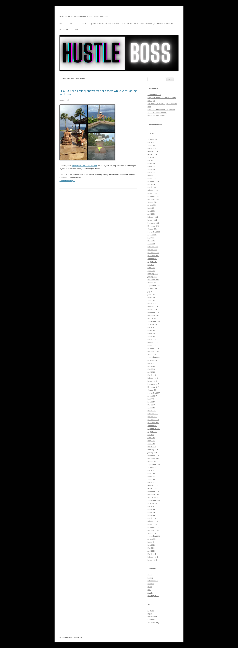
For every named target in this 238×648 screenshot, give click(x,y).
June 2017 (151, 402)
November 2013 (153, 530)
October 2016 (152, 426)
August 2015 (152, 467)
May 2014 (151, 512)
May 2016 (151, 440)
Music (150, 587)
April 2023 (151, 214)
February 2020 (153, 306)
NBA (149, 590)
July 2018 (151, 363)
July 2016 (151, 435)
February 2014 (153, 521)
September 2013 (154, 536)
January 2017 (152, 417)
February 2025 (153, 175)
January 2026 (152, 154)
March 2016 (152, 446)
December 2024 (153, 181)
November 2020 (153, 279)
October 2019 (152, 318)
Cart (71, 24)
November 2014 (153, 494)
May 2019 (151, 333)
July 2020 (151, 291)
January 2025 (152, 178)
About (150, 575)
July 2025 (151, 160)
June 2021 (151, 268)
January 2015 (152, 488)
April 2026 (151, 145)
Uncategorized (153, 596)
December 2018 (153, 348)
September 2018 (154, 357)
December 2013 (153, 527)
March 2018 (152, 375)
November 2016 (153, 423)
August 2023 (152, 205)
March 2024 (152, 187)
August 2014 (152, 503)
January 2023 (152, 220)
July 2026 (151, 142)
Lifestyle (151, 584)
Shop (77, 29)
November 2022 (153, 226)
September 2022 (154, 232)
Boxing (150, 578)
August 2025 (152, 157)
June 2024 (151, 184)
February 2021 (153, 273)
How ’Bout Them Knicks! (156, 115)
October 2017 (152, 390)
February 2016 (153, 449)
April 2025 (151, 169)
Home (62, 24)
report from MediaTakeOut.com (84, 166)
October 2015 (152, 461)
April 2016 (151, 443)
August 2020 (152, 288)
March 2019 (152, 339)
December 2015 (153, 455)
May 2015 (151, 476)
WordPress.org (153, 622)
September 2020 (154, 285)
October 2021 (152, 259)
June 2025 (151, 163)
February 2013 (153, 557)
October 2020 (152, 282)
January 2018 (152, 381)
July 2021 (151, 265)
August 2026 (152, 139)
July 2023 (151, 208)
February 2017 (153, 414)
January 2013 (152, 560)
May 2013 (151, 548)
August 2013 (152, 539)
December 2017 (153, 384)
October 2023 (152, 202)
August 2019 (152, 324)
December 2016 (153, 420)
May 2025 (151, 166)
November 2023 (153, 199)
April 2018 (151, 372)
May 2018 (151, 369)
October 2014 (152, 497)
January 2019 (152, 345)
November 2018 (153, 351)
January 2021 (152, 276)
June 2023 (151, 211)
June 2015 (151, 473)
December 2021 (153, 253)
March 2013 (152, 554)
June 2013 (151, 545)
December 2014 (153, 491)
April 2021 (151, 271)
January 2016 (152, 452)
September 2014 (154, 500)
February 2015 (153, 485)
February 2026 (153, 151)
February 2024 (153, 190)
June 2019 (151, 330)
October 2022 (152, 229)
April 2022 (151, 244)
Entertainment (153, 581)
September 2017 (154, 393)
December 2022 (153, 223)
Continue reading (67, 180)
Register (151, 610)
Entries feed (152, 616)
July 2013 (151, 542)
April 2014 (151, 515)
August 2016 (152, 432)
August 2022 (152, 235)
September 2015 (154, 464)
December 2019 (153, 312)
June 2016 (151, 438)
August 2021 (152, 262)
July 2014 (151, 506)
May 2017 (151, 405)
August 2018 (152, 360)
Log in (150, 613)
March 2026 (152, 148)
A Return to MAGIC (154, 95)
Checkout (82, 24)
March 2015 (152, 482)
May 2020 (151, 297)
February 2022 (153, 247)
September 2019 (154, 321)
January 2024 (152, 193)
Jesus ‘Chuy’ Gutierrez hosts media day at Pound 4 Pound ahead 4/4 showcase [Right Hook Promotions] (132, 24)
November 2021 (153, 256)
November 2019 (153, 315)
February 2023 (153, 217)
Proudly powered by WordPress (71, 637)
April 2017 (151, 408)
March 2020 (152, 303)
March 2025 (152, 172)
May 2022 (151, 241)
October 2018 (152, 354)
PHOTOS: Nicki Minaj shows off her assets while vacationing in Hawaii (98, 92)
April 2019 (151, 336)
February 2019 (153, 342)
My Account (64, 29)
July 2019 (151, 327)
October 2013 (152, 533)
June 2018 (151, 366)
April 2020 (151, 300)
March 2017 (152, 411)
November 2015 (153, 458)
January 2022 (152, 250)
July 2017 (151, 399)
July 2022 (151, 238)
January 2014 (152, 524)
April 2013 (151, 551)
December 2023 (153, 196)
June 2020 (151, 294)
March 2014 (152, 518)
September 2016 (154, 429)
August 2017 (152, 396)
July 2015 (151, 470)
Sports (150, 593)
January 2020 (152, 309)
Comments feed (154, 619)
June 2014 (151, 509)
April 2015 (151, 479)
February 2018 (153, 378)
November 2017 (153, 387)
